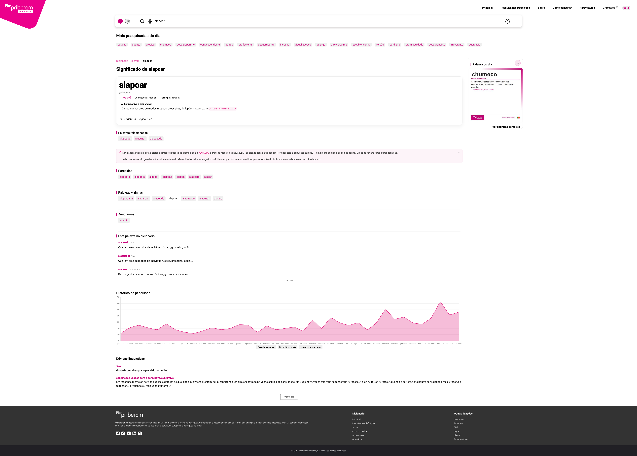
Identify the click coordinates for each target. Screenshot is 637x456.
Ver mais (289, 280)
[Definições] (507, 21)
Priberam (458, 423)
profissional (245, 44)
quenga (321, 44)
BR (127, 21)
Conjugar (126, 97)
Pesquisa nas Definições (515, 7)
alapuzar (140, 138)
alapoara (140, 176)
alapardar (142, 198)
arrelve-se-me (339, 44)
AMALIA (204, 152)
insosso (284, 44)
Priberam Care (460, 439)
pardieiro (394, 44)
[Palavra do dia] (518, 63)
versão (380, 44)
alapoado (125, 138)
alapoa (181, 176)
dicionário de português (184, 423)
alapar (208, 176)
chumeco (165, 44)
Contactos (459, 419)
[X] (140, 435)
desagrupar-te (266, 44)
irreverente (457, 44)
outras (229, 44)
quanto (136, 44)
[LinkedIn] (134, 435)
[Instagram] (123, 435)
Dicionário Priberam (128, 60)
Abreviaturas (587, 7)
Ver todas (289, 397)
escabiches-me (361, 44)
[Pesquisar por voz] (150, 21)
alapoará (125, 176)
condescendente (210, 44)
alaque (218, 198)
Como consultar (562, 7)
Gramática (609, 7)
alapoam (194, 176)
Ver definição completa (506, 126)
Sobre (541, 7)
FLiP (456, 427)
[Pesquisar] (142, 21)
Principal (487, 7)
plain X (457, 435)
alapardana (126, 198)
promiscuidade (414, 44)
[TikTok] (128, 435)
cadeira (122, 44)
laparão (124, 220)
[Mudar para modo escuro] (626, 8)
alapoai (153, 176)
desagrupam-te (186, 44)
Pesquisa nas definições (363, 423)
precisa (150, 44)
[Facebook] (117, 435)
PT (120, 21)
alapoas (167, 176)
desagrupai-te (437, 44)
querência (474, 44)
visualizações (303, 44)
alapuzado (156, 138)
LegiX (456, 431)
